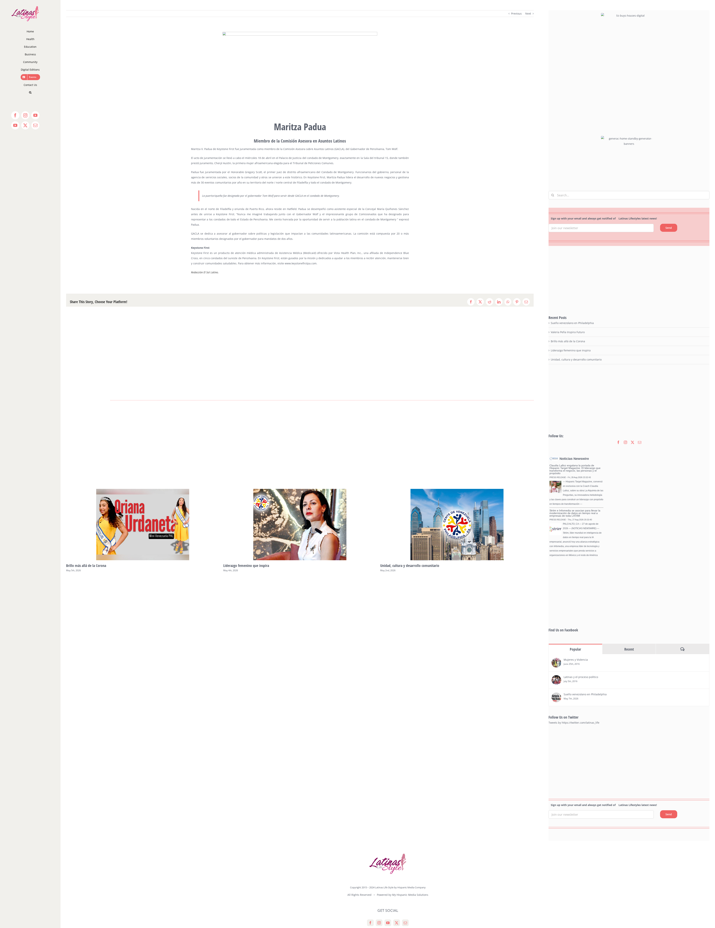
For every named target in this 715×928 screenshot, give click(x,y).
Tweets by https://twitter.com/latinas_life (574, 722)
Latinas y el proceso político (581, 677)
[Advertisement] (629, 280)
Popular (575, 649)
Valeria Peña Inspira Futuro (568, 332)
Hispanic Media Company (411, 887)
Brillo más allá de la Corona (568, 341)
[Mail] (405, 922)
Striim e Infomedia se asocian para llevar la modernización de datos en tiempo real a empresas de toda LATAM (574, 513)
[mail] (639, 442)
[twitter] (632, 442)
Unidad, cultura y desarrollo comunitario (252, 565)
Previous (516, 13)
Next (528, 13)
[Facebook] (370, 922)
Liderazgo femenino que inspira (89, 565)
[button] (30, 92)
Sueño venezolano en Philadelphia (405, 565)
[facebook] (618, 442)
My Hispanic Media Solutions (410, 895)
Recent (629, 649)
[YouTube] (387, 922)
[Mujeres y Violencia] (556, 660)
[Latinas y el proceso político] (556, 677)
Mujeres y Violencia (576, 659)
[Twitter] (396, 922)
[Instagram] (379, 922)
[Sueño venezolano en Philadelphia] (556, 695)
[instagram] (625, 442)
